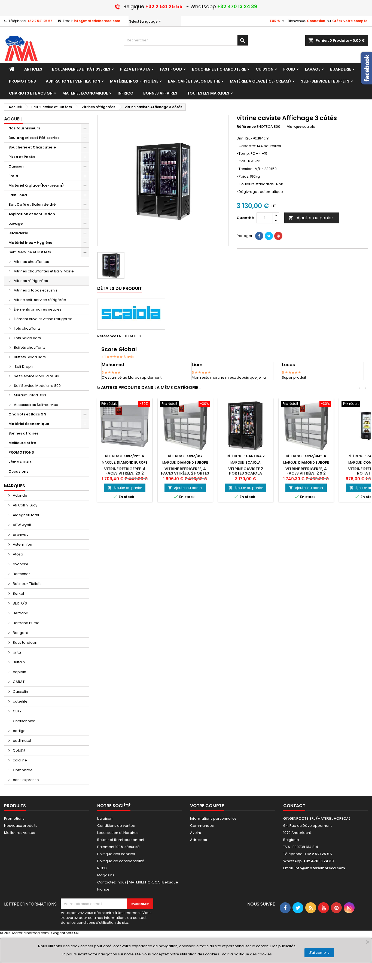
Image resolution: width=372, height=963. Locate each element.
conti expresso (25, 779)
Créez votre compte (349, 21)
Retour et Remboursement (120, 839)
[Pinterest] (278, 236)
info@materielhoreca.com (97, 21)
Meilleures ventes (19, 832)
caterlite (20, 701)
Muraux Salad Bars (30, 395)
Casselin (20, 691)
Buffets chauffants (29, 347)
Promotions (14, 818)
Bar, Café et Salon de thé (32, 204)
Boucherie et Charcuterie (32, 147)
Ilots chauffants (27, 328)
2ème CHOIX (20, 461)
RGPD (102, 868)
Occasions (18, 471)
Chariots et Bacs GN (27, 414)
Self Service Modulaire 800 (37, 385)
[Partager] (259, 236)
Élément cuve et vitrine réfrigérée (43, 318)
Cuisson (16, 166)
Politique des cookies (116, 853)
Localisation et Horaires (118, 832)
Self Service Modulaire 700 (37, 376)
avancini (20, 564)
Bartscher (21, 573)
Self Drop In (24, 366)
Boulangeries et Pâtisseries (33, 137)
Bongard (20, 632)
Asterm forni (23, 544)
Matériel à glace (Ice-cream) (36, 185)
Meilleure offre (22, 442)
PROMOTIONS (21, 452)
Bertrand (20, 613)
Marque (293, 126)
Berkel (18, 593)
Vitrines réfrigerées (31, 280)
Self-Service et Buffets (29, 252)
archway (20, 534)
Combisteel (22, 770)
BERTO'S (19, 603)
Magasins (105, 875)
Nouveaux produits (20, 825)
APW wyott (21, 524)
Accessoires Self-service (36, 404)
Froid (13, 175)
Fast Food (17, 195)
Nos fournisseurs (24, 128)
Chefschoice (23, 721)
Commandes (202, 825)
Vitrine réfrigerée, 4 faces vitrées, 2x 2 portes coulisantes (124, 473)
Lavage (15, 223)
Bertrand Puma (25, 622)
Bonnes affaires (23, 433)
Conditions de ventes (116, 825)
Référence (246, 126)
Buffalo (18, 662)
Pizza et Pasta (21, 156)
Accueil (13, 119)
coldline (19, 760)
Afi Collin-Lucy (24, 505)
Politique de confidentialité (120, 861)
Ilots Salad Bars (27, 338)
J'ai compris (319, 952)
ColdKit (18, 750)
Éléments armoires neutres (38, 309)
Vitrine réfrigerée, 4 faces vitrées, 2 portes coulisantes (185, 473)
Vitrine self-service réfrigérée (40, 299)
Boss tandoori (24, 642)
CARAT (18, 681)
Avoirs (195, 832)
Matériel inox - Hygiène (30, 242)
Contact (294, 806)
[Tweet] (269, 236)
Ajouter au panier (310, 218)
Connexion (316, 21)
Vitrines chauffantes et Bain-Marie (44, 271)
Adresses (198, 839)
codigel (19, 730)
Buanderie (18, 233)
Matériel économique (28, 423)
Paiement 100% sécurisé (118, 846)
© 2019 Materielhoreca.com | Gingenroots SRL (40, 932)
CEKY (17, 711)
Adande (19, 495)
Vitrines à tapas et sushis (35, 290)
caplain (19, 672)
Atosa (17, 554)
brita (16, 652)
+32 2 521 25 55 (40, 21)
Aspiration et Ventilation (31, 214)
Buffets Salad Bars (30, 357)
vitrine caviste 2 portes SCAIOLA (245, 471)
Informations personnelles (213, 818)
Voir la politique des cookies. (247, 954)
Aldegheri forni (25, 515)
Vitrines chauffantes (31, 261)
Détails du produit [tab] (119, 288)
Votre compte (207, 806)
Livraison (104, 818)
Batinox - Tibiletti (26, 583)
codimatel (21, 740)
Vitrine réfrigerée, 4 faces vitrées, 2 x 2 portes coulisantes (306, 473)
